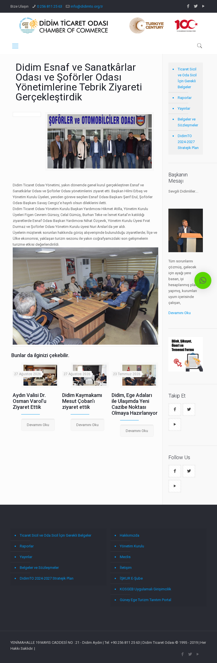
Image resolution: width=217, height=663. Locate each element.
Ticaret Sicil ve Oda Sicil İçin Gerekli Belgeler (187, 78)
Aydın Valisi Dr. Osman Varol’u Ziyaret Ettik (29, 401)
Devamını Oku (179, 313)
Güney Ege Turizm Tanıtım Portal (145, 600)
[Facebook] (188, 6)
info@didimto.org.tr (87, 6)
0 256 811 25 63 (49, 6)
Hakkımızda (129, 535)
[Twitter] (196, 6)
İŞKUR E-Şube (131, 578)
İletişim (126, 567)
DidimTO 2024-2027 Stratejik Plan (188, 142)
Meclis (125, 557)
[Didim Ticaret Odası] (108, 25)
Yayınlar (184, 108)
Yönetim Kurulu (132, 546)
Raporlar (185, 98)
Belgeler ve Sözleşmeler (188, 122)
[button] (202, 280)
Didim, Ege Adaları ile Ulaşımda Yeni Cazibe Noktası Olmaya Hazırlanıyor (135, 404)
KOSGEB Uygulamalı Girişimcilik (145, 589)
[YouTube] (204, 6)
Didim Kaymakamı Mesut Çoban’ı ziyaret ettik (82, 401)
